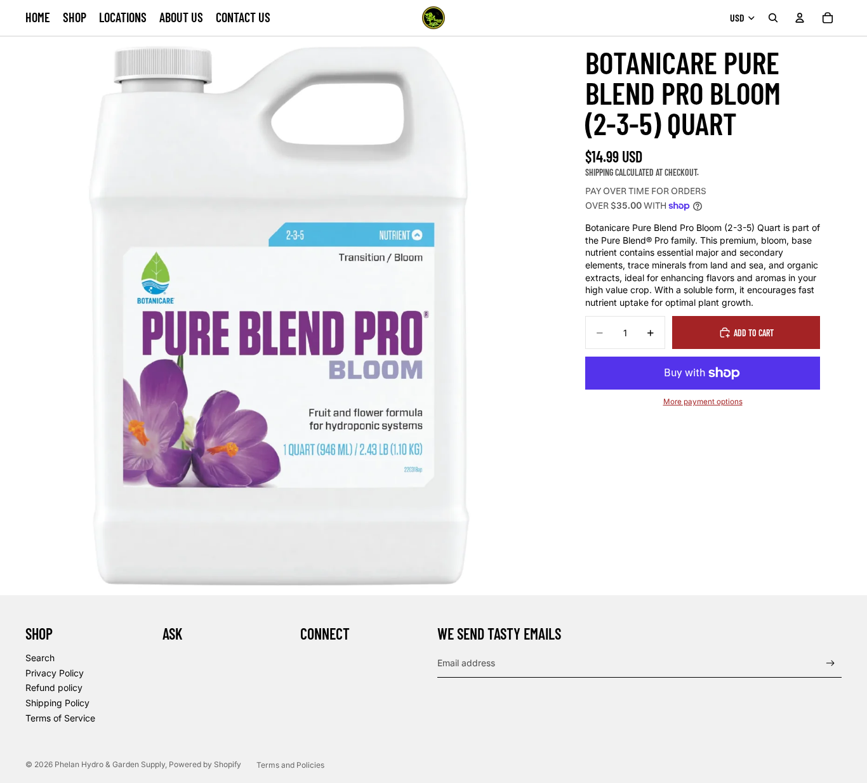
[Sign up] (830, 663)
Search (40, 657)
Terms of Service (60, 718)
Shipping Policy (57, 702)
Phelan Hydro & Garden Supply (110, 764)
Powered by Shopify (205, 764)
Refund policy (54, 687)
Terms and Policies (290, 765)
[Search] (773, 18)
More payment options (703, 401)
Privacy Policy (54, 673)
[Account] (800, 18)
